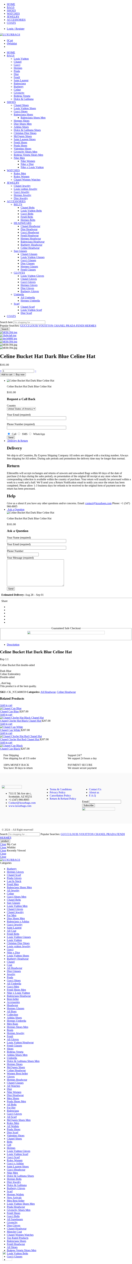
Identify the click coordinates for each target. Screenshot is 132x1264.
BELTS (18, 204)
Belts (9, 1141)
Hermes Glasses (29, 266)
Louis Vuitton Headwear (20, 1042)
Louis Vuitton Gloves (32, 275)
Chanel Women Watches (27, 179)
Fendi (17, 77)
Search (4, 329)
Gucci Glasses (28, 260)
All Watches (13, 1085)
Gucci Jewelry (21, 192)
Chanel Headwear (30, 226)
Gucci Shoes (21, 111)
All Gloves (13, 1039)
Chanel (17, 61)
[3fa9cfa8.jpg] (8, 335)
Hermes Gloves (29, 285)
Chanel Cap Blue (9, 711)
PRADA (71, 325)
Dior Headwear (29, 229)
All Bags (11, 1011)
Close (3, 844)
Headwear (12, 1005)
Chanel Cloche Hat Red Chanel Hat (20, 739)
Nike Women (28, 161)
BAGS (10, 7)
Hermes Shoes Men (17, 1027)
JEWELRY (13, 16)
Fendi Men (13, 884)
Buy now (20, 374)
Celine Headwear (30, 247)
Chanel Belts (28, 207)
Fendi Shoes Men (16, 989)
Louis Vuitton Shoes (25, 108)
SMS (24, 434)
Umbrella (19, 294)
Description (13, 644)
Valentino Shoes (22, 148)
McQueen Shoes (23, 136)
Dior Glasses (28, 263)
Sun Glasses (20, 251)
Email (85, 801)
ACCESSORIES (16, 19)
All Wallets (13, 1126)
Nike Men (19, 157)
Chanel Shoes (21, 105)
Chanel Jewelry (22, 185)
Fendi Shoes (20, 142)
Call (13, 434)
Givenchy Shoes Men (25, 151)
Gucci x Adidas (15, 1163)
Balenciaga (20, 83)
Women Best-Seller (17, 1073)
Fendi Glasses (28, 269)
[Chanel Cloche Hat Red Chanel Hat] (66, 736)
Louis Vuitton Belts (31, 210)
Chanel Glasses (29, 254)
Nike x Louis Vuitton (32, 167)
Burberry (19, 86)
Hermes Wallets (15, 1194)
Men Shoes (13, 1098)
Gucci (17, 64)
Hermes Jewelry (22, 195)
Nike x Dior (27, 164)
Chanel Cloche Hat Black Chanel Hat (21, 720)
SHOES (11, 10)
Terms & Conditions (61, 789)
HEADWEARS (22, 223)
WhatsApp (38, 434)
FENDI (80, 325)
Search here (6, 322)
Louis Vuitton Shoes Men (21, 1203)
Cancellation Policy (60, 795)
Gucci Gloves (28, 282)
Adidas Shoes (21, 126)
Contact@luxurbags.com (22, 802)
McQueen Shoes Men (19, 1120)
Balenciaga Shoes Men (33, 117)
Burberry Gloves (30, 291)
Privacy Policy (57, 792)
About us (94, 792)
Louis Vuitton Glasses (33, 257)
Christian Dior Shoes (25, 133)
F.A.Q (92, 795)
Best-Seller (13, 999)
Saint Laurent (21, 80)
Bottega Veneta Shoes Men (28, 154)
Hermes (18, 68)
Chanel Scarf (28, 306)
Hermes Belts (28, 220)
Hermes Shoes (21, 120)
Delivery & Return (17, 440)
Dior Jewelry (21, 198)
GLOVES (19, 272)
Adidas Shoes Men (17, 1054)
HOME (11, 4)
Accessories (13, 1002)
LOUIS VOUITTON (42, 325)
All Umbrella (28, 297)
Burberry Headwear (31, 244)
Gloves (11, 1076)
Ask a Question (15, 509)
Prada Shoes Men (16, 1101)
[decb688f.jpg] (8, 338)
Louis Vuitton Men (17, 906)
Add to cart (6, 374)
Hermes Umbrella (30, 300)
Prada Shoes (20, 145)
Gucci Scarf (13, 1157)
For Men (11, 915)
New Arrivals (14, 1197)
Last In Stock (14, 881)
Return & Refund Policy (63, 798)
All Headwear (48, 692)
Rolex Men (20, 173)
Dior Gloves (27, 288)
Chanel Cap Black (10, 748)
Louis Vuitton (21, 58)
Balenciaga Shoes (23, 114)
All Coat (11, 930)
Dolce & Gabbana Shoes (27, 130)
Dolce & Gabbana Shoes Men (23, 1061)
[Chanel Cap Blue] (66, 708)
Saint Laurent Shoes (25, 139)
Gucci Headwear (30, 232)
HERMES (90, 325)
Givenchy (19, 92)
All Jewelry (13, 890)
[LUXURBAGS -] (10, 34)
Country (11, 405)
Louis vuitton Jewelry (25, 188)
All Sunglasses (15, 1219)
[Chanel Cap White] (66, 727)
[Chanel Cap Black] (66, 745)
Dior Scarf (26, 313)
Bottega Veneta (22, 95)
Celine (17, 89)
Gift (9, 1144)
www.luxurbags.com (20, 805)
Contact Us (95, 789)
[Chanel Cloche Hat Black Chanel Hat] (66, 717)
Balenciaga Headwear (33, 241)
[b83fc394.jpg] (8, 332)
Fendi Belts (27, 216)
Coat (9, 964)
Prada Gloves (14, 878)
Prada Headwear (16, 1206)
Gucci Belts (27, 213)
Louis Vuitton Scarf (31, 309)
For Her (11, 1107)
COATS (11, 22)
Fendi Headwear (30, 235)
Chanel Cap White (10, 730)
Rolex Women (21, 176)
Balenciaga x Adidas (18, 921)
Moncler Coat (14, 1231)
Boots (10, 1030)
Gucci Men (13, 986)
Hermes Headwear (31, 238)
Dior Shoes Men (23, 123)
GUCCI (25, 325)
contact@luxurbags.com (98, 503)
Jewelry (11, 974)
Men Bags (12, 1023)
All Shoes (12, 1247)
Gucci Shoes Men (16, 896)
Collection (12, 1014)
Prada (17, 71)
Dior (16, 74)
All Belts (11, 1104)
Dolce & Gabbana (24, 99)
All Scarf (12, 1116)
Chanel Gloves (29, 278)
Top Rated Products (17, 1237)
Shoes (10, 1048)
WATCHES (13, 13)
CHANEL (60, 325)
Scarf (16, 303)
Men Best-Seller (15, 1200)
